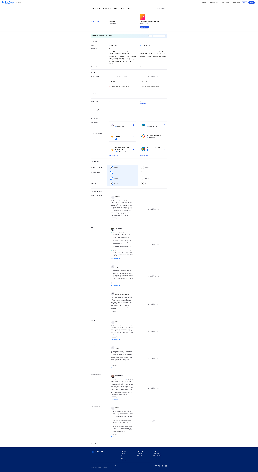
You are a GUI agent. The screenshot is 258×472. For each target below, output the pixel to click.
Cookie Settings (136, 465)
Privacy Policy (106, 465)
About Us (123, 453)
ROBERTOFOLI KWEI (118, 228)
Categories (204, 2)
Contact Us (123, 460)
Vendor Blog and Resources (159, 456)
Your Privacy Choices (114, 465)
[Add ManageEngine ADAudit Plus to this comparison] (164, 136)
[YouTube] (156, 466)
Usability (93, 178)
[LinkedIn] (166, 466)
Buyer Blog (139, 455)
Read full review (114, 220)
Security (100, 465)
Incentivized (114, 218)
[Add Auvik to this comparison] (133, 125)
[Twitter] (163, 466)
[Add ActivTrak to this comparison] (164, 125)
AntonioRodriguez (118, 293)
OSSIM (125, 379)
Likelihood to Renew (95, 172)
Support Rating (94, 183)
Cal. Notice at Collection (126, 465)
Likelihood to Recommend (96, 167)
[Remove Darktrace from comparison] (135, 15)
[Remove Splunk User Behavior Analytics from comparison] (166, 15)
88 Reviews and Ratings (113, 23)
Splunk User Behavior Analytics (149, 22)
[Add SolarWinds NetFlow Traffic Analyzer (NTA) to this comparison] (133, 137)
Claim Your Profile (157, 455)
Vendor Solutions (156, 453)
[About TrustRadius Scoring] (110, 45)
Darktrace (112, 22)
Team (122, 455)
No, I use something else (159, 35)
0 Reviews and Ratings (144, 23)
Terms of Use (94, 465)
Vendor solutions (213, 2)
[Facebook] (159, 466)
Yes (150, 35)
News (122, 458)
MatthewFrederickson (119, 375)
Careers (122, 456)
